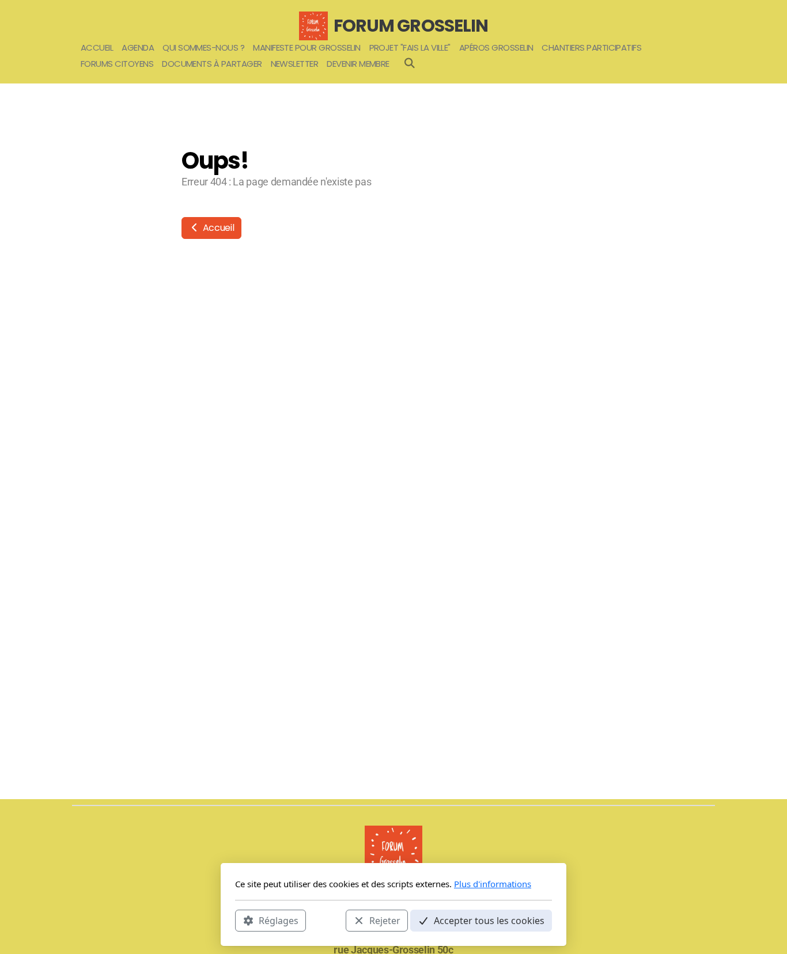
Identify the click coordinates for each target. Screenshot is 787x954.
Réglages (278, 920)
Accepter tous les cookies (489, 920)
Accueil (217, 227)
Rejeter (384, 920)
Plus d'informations (492, 884)
